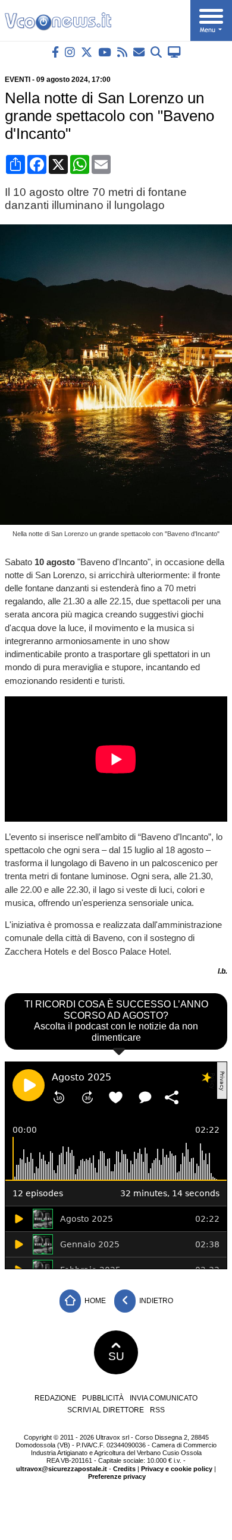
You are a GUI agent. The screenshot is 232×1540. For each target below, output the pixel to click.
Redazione (55, 1398)
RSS (157, 1410)
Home (94, 1301)
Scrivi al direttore (105, 1410)
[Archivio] (156, 52)
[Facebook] (55, 52)
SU (116, 1356)
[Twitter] (86, 52)
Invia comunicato (163, 1398)
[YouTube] (104, 52)
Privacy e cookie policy (176, 1468)
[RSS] (122, 52)
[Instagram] (70, 52)
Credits (124, 1468)
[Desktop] (174, 52)
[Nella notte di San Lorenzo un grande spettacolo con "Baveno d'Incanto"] (118, 521)
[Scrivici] (139, 52)
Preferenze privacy (117, 1476)
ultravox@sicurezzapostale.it (61, 1468)
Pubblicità (103, 1398)
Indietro (155, 1301)
